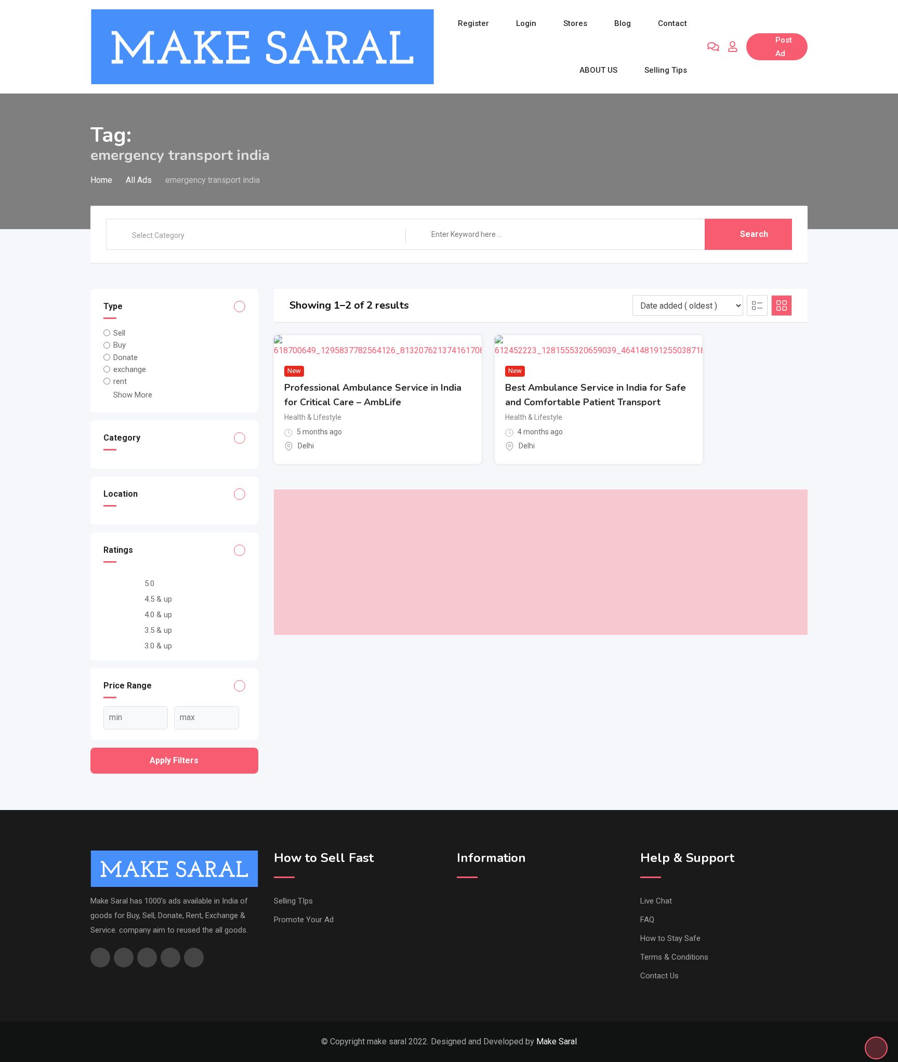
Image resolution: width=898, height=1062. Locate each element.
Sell (119, 333)
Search (754, 234)
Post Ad (783, 46)
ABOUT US (598, 70)
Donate (125, 357)
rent (120, 381)
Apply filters (174, 760)
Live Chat (656, 901)
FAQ (647, 919)
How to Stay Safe (670, 938)
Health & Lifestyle (312, 417)
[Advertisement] (541, 562)
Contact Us (659, 975)
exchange (129, 369)
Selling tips (665, 70)
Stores (575, 23)
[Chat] (713, 47)
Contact (672, 23)
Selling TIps (293, 901)
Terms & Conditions (674, 957)
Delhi (306, 446)
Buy (119, 345)
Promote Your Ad (304, 919)
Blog (622, 23)
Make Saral (556, 1041)
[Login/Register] (732, 47)
